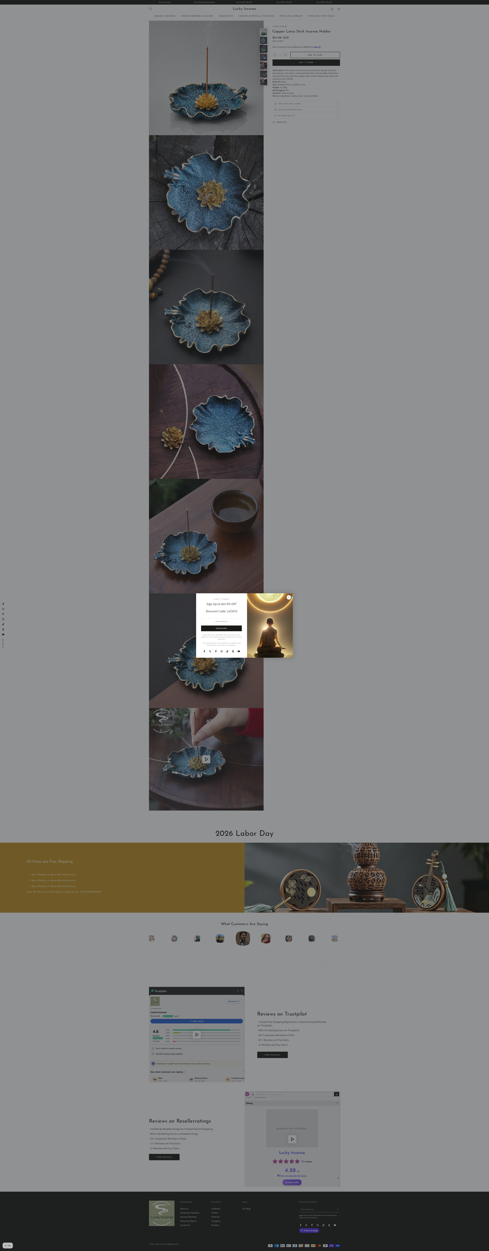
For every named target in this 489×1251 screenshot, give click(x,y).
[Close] (289, 597)
